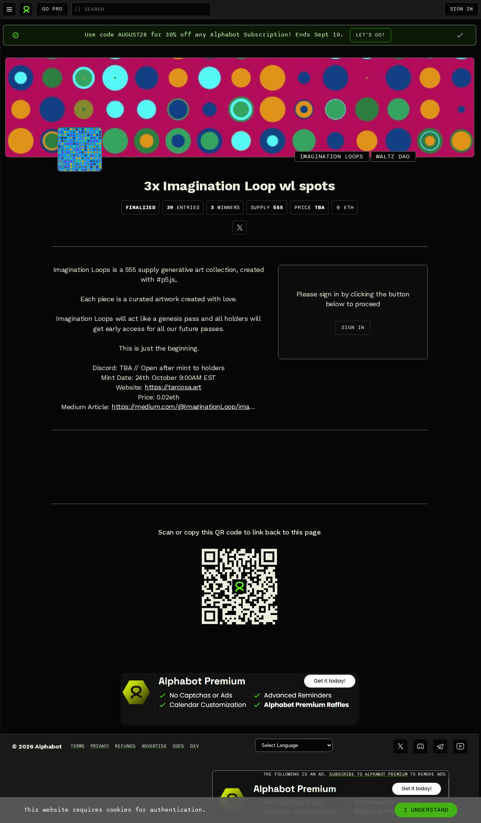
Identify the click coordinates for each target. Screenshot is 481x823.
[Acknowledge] (460, 35)
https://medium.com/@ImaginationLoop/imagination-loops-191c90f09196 (184, 406)
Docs (178, 746)
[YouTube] (460, 746)
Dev (194, 746)
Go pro (52, 9)
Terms (78, 746)
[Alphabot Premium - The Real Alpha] (239, 692)
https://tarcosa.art (173, 387)
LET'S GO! (370, 35)
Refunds (125, 746)
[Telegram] (440, 746)
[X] (240, 227)
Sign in (461, 9)
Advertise (154, 746)
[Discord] (420, 746)
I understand (426, 810)
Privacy (100, 746)
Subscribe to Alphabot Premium (368, 774)
